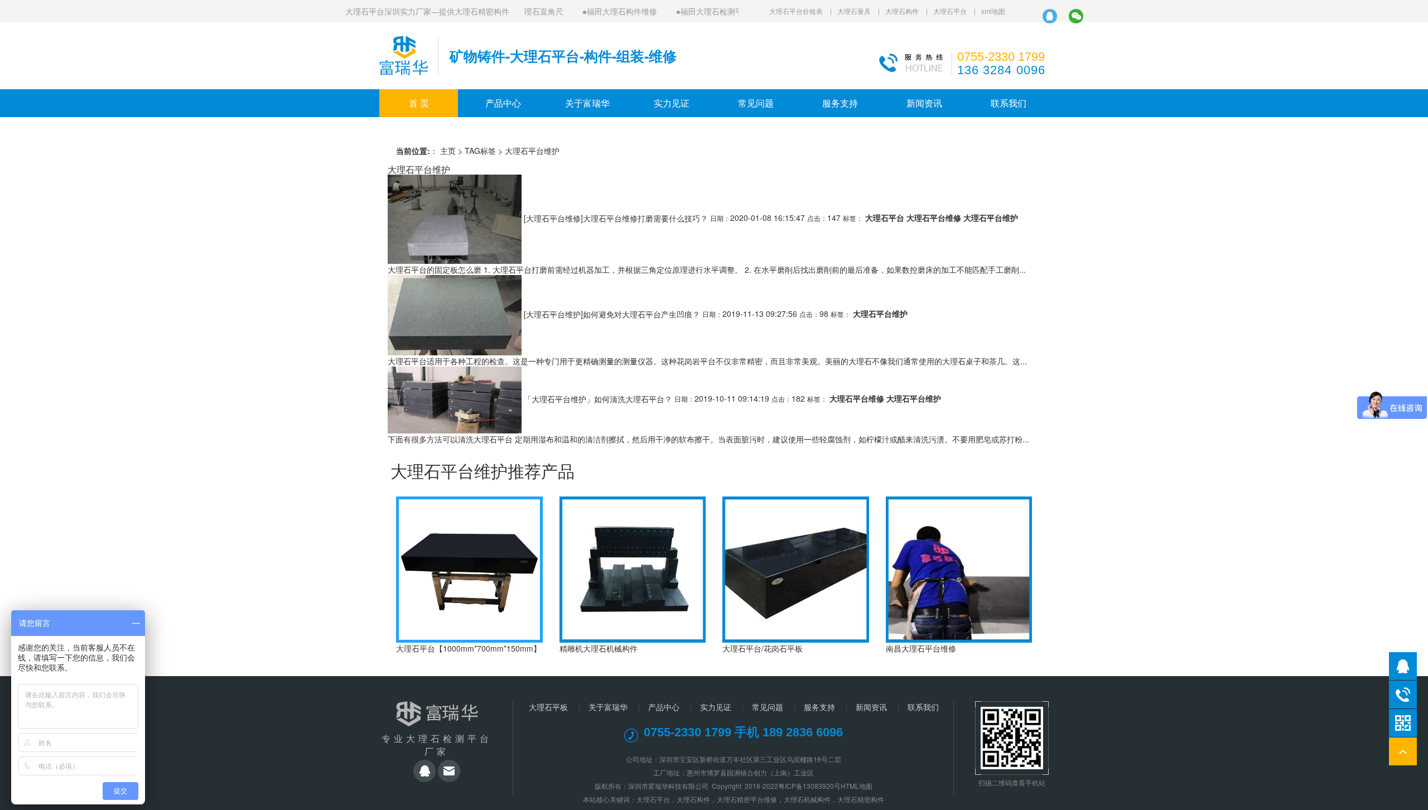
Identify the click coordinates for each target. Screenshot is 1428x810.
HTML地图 (856, 785)
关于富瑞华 (587, 103)
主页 (448, 150)
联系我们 (1008, 103)
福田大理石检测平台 (705, 11)
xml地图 (993, 11)
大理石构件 (902, 11)
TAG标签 (480, 150)
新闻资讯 (924, 103)
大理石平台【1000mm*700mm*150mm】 (468, 648)
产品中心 (503, 103)
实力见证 (671, 103)
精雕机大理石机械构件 (598, 648)
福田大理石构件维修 (611, 11)
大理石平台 (950, 11)
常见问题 (756, 103)
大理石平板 (548, 706)
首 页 (419, 103)
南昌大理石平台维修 (921, 648)
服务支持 (840, 103)
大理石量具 (854, 11)
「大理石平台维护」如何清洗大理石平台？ (598, 398)
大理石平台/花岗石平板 (762, 648)
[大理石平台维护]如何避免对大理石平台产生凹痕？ (612, 313)
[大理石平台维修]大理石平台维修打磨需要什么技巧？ (616, 217)
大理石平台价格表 (796, 11)
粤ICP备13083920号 (809, 785)
